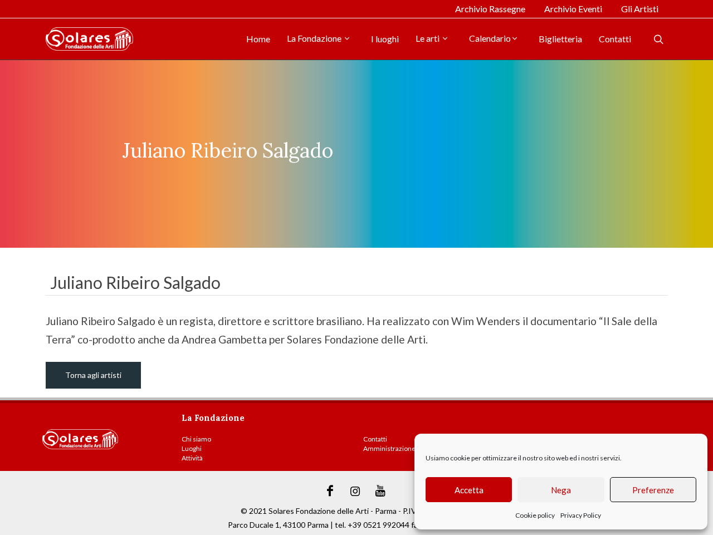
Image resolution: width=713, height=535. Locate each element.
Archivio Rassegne (490, 8)
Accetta (469, 490)
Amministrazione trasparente (407, 448)
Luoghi (192, 448)
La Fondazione (315, 38)
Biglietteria (560, 38)
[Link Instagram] (355, 491)
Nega (561, 490)
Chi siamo (196, 439)
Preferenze (653, 490)
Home (258, 38)
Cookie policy (535, 515)
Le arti (428, 38)
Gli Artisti (639, 8)
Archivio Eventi (573, 8)
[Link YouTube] (380, 491)
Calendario (490, 38)
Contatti (615, 38)
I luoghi (385, 38)
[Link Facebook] (330, 491)
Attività (192, 458)
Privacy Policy (580, 515)
